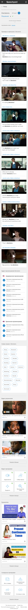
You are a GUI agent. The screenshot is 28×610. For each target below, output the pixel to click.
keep (8, 124)
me (19, 53)
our (8, 219)
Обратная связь (23, 607)
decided (15, 358)
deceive (13, 354)
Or (3, 102)
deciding (6, 362)
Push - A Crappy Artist (7, 106)
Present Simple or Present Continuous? (12, 559)
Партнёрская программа (11, 605)
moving (12, 124)
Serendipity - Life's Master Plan (9, 84)
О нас (17, 607)
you (15, 53)
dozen (5, 173)
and (3, 195)
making (6, 102)
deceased (13, 349)
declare (12, 367)
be (9, 150)
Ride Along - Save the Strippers (9, 61)
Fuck (3, 53)
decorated (6, 384)
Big (3, 265)
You (3, 124)
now (17, 148)
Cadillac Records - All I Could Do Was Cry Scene (14, 415)
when (3, 172)
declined (6, 376)
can (19, 126)
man (6, 53)
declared (20, 367)
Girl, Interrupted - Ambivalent (9, 247)
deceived (6, 358)
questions (7, 265)
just (6, 124)
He (3, 79)
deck (5, 367)
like (5, 219)
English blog (19, 605)
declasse (15, 371)
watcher (15, 126)
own (3, 55)
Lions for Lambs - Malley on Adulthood (11, 130)
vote (19, 221)
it (15, 173)
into (14, 173)
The (3, 148)
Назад (5, 6)
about (10, 57)
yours (8, 197)
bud (3, 150)
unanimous (14, 221)
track (21, 126)
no (9, 80)
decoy (14, 384)
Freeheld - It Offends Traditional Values (11, 201)
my (24, 53)
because (14, 79)
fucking (16, 57)
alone (18, 197)
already (12, 172)
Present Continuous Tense (8, 539)
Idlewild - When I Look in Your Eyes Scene (12, 435)
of (10, 221)
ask (9, 79)
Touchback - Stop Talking (8, 225)
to (7, 79)
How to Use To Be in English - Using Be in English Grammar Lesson (14, 519)
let (17, 53)
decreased (6, 389)
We (3, 219)
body (19, 57)
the (6, 195)
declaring (6, 371)
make (21, 53)
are (6, 197)
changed (12, 150)
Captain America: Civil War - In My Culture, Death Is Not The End (14, 455)
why (9, 53)
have (17, 219)
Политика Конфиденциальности (8, 607)
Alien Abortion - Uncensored (9, 35)
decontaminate (8, 380)
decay (5, 349)
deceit (5, 354)
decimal (14, 362)
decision (13, 25)
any (3, 126)
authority (7, 221)
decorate (18, 380)
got (5, 79)
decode (14, 376)
